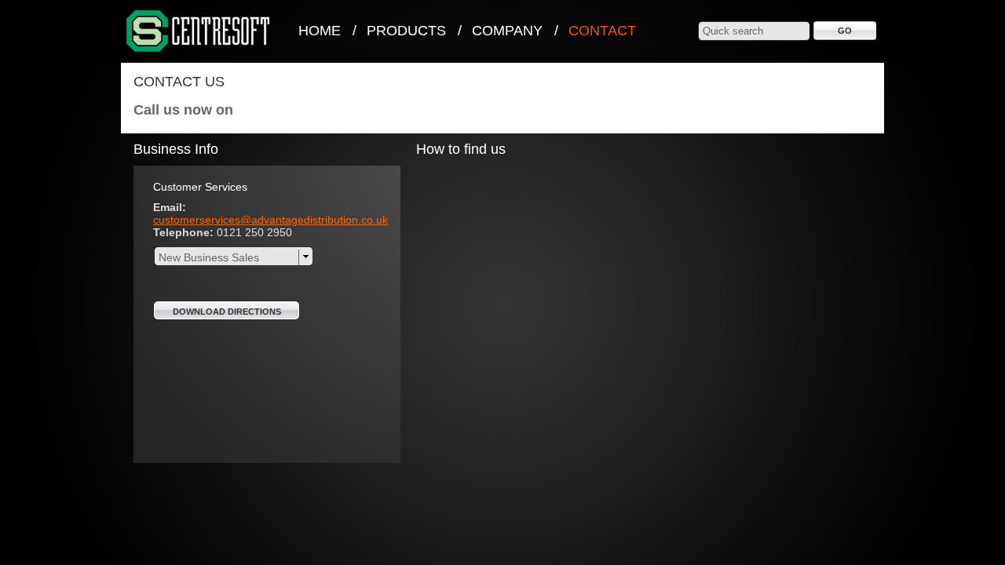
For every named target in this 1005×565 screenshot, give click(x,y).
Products (406, 30)
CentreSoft (199, 32)
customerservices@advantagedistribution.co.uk (270, 219)
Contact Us (179, 81)
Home (319, 30)
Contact (602, 30)
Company (507, 30)
